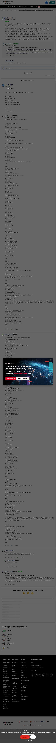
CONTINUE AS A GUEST (22, 378)
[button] (28, 740)
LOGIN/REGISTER (11, 378)
